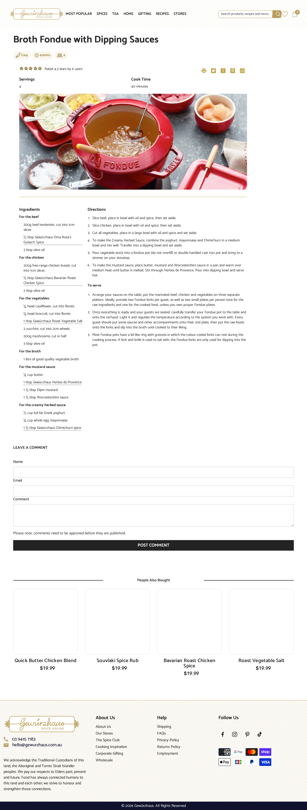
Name (18, 462)
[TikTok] (260, 734)
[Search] (243, 14)
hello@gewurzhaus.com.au (37, 745)
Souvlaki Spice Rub (117, 660)
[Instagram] (234, 734)
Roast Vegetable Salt (261, 660)
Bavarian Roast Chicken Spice (190, 663)
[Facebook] (222, 734)
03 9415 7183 (23, 739)
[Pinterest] (247, 734)
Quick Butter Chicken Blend (46, 660)
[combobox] (245, 14)
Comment (21, 499)
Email (17, 481)
